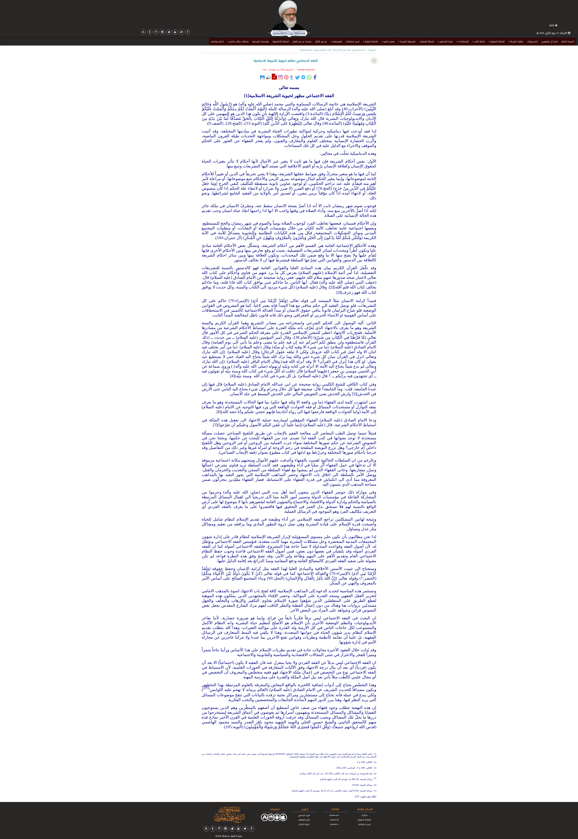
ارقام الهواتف (304, 820)
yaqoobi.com (334, 815)
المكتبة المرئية (370, 42)
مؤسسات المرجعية (260, 42)
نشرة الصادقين (445, 42)
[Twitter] (181, 32)
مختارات (364, 815)
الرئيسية (372, 50)
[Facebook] (187, 32)
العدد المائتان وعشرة (322, 50)
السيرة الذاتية (567, 42)
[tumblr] (149, 32)
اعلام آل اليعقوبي (549, 42)
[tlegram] (168, 32)
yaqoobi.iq (334, 824)
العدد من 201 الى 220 (342, 50)
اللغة (552, 25)
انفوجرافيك (335, 42)
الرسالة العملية (426, 42)
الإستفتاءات (462, 42)
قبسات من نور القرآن (301, 42)
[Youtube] (175, 32)
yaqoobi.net (334, 820)
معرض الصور (388, 42)
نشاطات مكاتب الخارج (238, 42)
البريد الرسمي (304, 815)
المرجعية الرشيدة (406, 42)
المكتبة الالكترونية (280, 42)
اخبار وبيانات (532, 42)
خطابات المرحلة (515, 42)
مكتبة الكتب (478, 42)
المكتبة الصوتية (496, 42)
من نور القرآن (321, 42)
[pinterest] (156, 32)
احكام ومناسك (217, 42)
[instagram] (162, 32)
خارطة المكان (304, 824)
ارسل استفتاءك (352, 42)
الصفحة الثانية (306, 50)
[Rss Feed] (143, 32)
